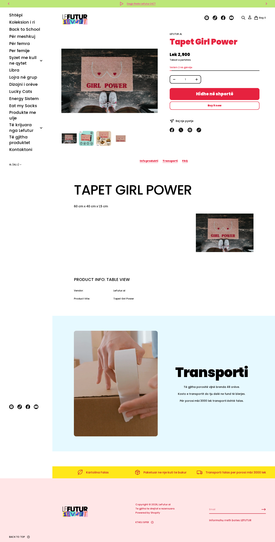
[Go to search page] (243, 18)
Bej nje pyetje (184, 121)
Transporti (170, 161)
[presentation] (109, 81)
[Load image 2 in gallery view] (86, 138)
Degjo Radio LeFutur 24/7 (141, 3)
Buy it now (214, 105)
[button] (243, 18)
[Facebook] (28, 407)
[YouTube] (36, 407)
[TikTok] (20, 407)
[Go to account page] (250, 18)
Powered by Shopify (147, 512)
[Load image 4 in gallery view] (120, 138)
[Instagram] (11, 407)
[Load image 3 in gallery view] (103, 138)
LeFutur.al (176, 34)
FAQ (185, 161)
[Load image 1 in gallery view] (69, 138)
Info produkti (149, 161)
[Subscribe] (263, 509)
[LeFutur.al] (75, 17)
